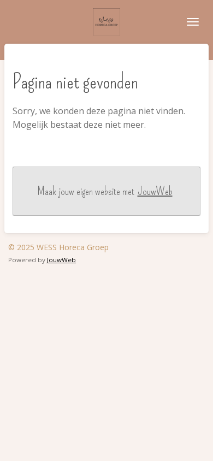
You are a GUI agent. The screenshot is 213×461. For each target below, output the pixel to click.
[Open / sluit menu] (193, 22)
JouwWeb (155, 191)
